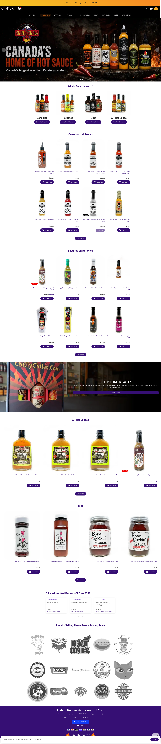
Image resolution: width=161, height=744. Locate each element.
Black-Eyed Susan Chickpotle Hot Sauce (120, 294)
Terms (96, 723)
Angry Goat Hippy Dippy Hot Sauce (68, 294)
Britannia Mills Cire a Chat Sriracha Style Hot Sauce (120, 178)
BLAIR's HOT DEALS (84, 15)
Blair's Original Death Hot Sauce (69, 342)
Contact (70, 720)
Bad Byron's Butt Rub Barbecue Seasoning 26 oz (64, 567)
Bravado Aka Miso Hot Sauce (96, 342)
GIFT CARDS (69, 15)
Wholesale (74, 723)
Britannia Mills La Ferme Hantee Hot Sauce (68, 226)
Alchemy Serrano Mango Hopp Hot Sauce (43, 294)
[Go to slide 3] (82, 85)
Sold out (100, 236)
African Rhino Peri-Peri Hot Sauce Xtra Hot (27, 481)
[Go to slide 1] (78, 85)
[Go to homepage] (11, 10)
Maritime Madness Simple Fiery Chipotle (44, 178)
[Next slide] (157, 53)
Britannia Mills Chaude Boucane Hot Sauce (94, 226)
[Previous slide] (4, 53)
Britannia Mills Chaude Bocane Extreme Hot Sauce (96, 178)
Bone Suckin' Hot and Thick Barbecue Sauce (144, 567)
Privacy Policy (85, 723)
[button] (79, 622)
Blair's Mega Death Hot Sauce (45, 342)
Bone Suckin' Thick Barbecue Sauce (107, 567)
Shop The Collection (42, 128)
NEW (96, 15)
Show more (80, 360)
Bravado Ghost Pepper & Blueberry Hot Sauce (118, 342)
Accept (155, 739)
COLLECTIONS (45, 15)
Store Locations (82, 719)
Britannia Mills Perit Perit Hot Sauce (68, 177)
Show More (80, 244)
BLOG (116, 15)
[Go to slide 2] (80, 85)
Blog (64, 723)
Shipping (93, 720)
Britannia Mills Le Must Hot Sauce (44, 225)
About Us (60, 720)
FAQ (102, 720)
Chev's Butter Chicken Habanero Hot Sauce (119, 226)
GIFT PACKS (57, 15)
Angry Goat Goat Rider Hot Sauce (95, 294)
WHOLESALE (126, 15)
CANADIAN (32, 15)
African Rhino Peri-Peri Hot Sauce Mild (106, 481)
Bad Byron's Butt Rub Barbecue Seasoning (27, 567)
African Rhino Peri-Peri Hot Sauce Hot (68, 481)
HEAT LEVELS (106, 15)
